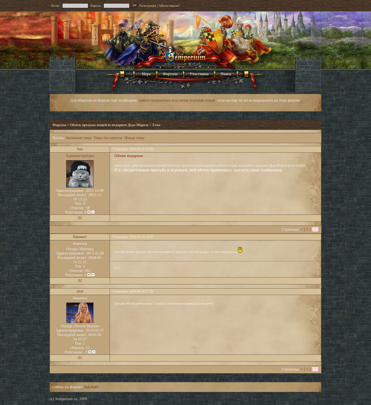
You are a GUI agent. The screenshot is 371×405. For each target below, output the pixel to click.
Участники (199, 74)
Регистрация (147, 6)
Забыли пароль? (169, 6)
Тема (156, 125)
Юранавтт (80, 237)
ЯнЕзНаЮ (91, 387)
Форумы (170, 74)
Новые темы (134, 138)
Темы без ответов (108, 138)
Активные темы (79, 138)
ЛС (80, 218)
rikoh (80, 291)
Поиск (226, 74)
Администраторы (80, 156)
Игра (142, 74)
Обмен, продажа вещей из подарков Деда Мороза (109, 125)
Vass (80, 149)
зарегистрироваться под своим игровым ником (177, 100)
